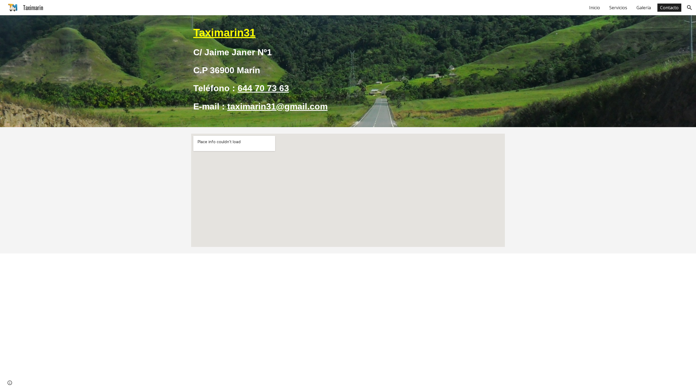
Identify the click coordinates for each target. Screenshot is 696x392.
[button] (689, 7)
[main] (348, 71)
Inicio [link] (594, 8)
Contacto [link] (669, 8)
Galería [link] (643, 8)
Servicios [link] (618, 8)
